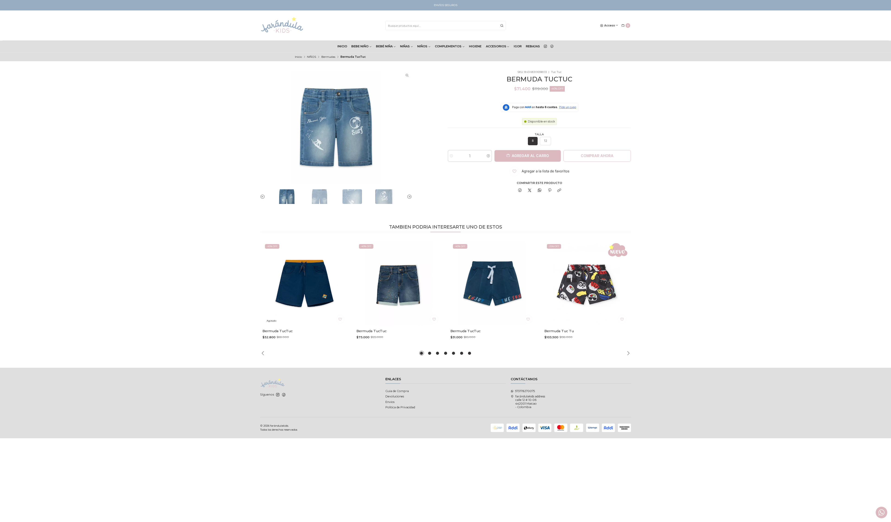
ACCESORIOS (496, 46)
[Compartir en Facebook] (519, 190)
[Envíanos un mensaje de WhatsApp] (881, 512)
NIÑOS (422, 46)
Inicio (298, 56)
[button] (421, 353)
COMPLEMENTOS (448, 46)
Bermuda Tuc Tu (559, 331)
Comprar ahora (597, 156)
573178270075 (525, 391)
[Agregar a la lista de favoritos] (340, 319)
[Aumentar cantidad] (488, 155)
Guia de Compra (397, 391)
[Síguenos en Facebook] (552, 46)
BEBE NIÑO (359, 46)
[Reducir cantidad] (451, 155)
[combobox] (445, 25)
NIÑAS (405, 46)
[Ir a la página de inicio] (282, 25)
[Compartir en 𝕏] (529, 190)
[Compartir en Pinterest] (549, 190)
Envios (389, 402)
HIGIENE (475, 46)
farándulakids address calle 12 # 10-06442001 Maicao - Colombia (530, 402)
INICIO (342, 46)
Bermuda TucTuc (277, 331)
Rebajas (533, 46)
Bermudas (328, 56)
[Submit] (502, 25)
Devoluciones (394, 396)
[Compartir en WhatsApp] (539, 190)
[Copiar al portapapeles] (559, 190)
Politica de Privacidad (400, 407)
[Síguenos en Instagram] (545, 46)
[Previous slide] (263, 196)
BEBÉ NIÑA (384, 46)
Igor (518, 46)
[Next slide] (408, 196)
